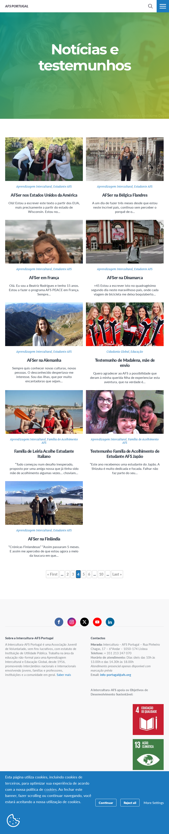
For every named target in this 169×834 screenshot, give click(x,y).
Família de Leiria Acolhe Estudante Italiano (44, 453)
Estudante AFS (62, 186)
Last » (117, 574)
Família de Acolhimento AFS (60, 441)
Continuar (106, 802)
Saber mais (64, 674)
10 (101, 574)
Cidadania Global (118, 351)
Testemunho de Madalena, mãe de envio (125, 362)
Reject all (130, 802)
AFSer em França (44, 277)
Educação (137, 351)
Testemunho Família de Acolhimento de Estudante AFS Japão (124, 453)
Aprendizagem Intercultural (34, 186)
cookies (50, 789)
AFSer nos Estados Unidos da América (44, 195)
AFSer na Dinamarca (125, 277)
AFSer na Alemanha (44, 360)
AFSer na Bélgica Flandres (125, 195)
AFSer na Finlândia (44, 539)
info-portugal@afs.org (115, 674)
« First (52, 574)
